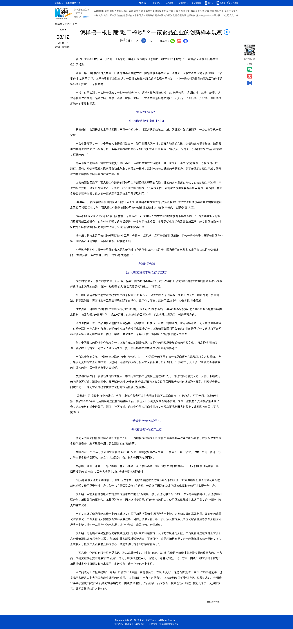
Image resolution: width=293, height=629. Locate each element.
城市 (166, 15)
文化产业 (234, 15)
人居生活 (112, 15)
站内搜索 (234, 3)
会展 (179, 15)
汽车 (101, 15)
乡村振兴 (145, 15)
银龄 (152, 15)
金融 (96, 15)
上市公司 (225, 15)
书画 (193, 11)
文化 (188, 11)
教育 (164, 11)
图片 (217, 11)
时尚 (193, 15)
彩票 (184, 15)
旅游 (170, 15)
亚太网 (217, 15)
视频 (212, 11)
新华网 (58, 24)
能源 (175, 15)
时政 (112, 11)
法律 (226, 11)
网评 (131, 11)
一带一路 (209, 15)
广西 (67, 24)
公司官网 (78, 13)
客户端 (210, 3)
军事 (202, 11)
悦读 (198, 15)
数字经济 (127, 15)
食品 (105, 15)
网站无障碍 (196, 3)
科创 (173, 11)
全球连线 (157, 11)
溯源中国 (159, 15)
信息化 (120, 15)
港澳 (136, 11)
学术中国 (136, 15)
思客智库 (147, 11)
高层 (107, 11)
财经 (126, 11)
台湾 (141, 11)
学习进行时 (99, 11)
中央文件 (233, 11)
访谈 (207, 11)
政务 (221, 11)
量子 (178, 11)
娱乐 (189, 15)
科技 (168, 11)
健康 (197, 11)
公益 (203, 15)
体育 (183, 11)
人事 (116, 11)
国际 (121, 11)
